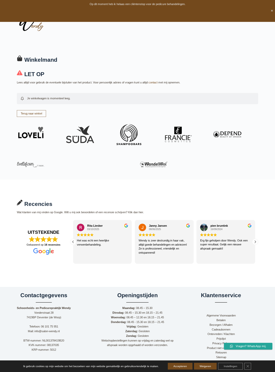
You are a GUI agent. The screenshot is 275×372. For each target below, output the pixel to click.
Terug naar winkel (31, 113)
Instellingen (230, 366)
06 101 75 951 (49, 326)
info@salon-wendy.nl (47, 331)
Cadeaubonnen (221, 329)
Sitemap (221, 357)
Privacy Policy (221, 343)
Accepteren (180, 366)
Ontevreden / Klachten (221, 334)
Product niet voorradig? (221, 348)
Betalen (221, 320)
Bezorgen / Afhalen (221, 324)
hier (141, 212)
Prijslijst (221, 338)
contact (153, 82)
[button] (255, 242)
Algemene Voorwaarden (221, 315)
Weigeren (205, 366)
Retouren (221, 352)
